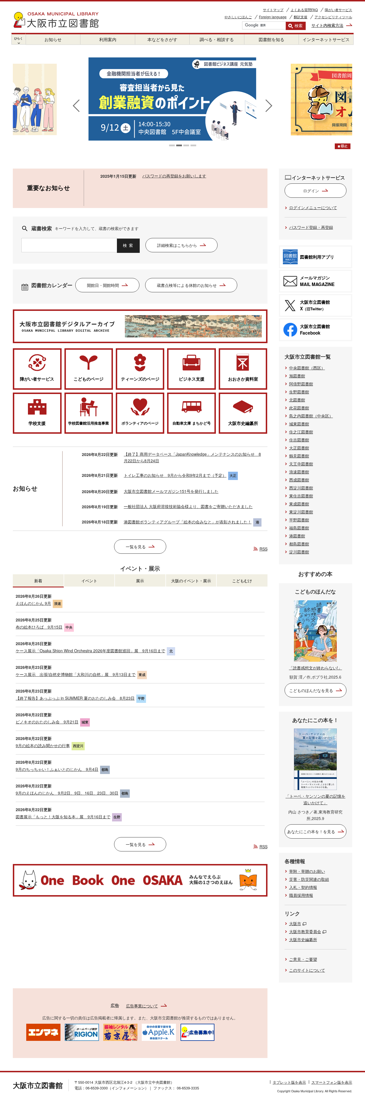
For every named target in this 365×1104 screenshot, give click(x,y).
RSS (263, 549)
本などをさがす (162, 39)
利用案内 (107, 39)
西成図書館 (299, 480)
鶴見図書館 (299, 456)
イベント (89, 580)
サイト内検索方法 (327, 25)
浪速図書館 (299, 472)
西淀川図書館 (301, 488)
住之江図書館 (301, 432)
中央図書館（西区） (307, 368)
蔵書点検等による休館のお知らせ (187, 285)
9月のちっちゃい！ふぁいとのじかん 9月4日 (57, 769)
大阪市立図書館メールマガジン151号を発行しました (171, 491)
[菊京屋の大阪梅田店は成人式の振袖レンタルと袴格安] (120, 1032)
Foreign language (273, 16)
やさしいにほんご (238, 16)
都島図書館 (299, 544)
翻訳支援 (300, 16)
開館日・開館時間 (103, 285)
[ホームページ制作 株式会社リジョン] (82, 1032)
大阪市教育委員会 (305, 931)
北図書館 (297, 400)
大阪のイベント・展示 (191, 580)
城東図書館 (299, 424)
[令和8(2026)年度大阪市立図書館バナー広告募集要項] (197, 1032)
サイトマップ (273, 9)
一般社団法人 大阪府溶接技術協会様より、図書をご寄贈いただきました (188, 506)
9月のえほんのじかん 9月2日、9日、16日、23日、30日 (67, 793)
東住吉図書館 (301, 496)
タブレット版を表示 (289, 1082)
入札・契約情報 (303, 887)
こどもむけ (242, 580)
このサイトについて (307, 970)
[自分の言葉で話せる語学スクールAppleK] (159, 1032)
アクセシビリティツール (333, 16)
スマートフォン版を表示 (331, 1082)
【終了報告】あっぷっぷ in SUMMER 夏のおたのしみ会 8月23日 (75, 698)
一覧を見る (136, 546)
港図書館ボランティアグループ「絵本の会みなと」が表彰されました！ (188, 522)
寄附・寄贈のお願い (307, 871)
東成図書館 (299, 504)
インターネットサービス (326, 39)
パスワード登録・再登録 (311, 227)
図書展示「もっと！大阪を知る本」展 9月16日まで (63, 816)
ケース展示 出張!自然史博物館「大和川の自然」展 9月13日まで (75, 674)
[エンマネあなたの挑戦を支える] (43, 1032)
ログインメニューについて (313, 207)
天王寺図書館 (301, 464)
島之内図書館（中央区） (311, 416)
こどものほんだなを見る (311, 690)
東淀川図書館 (301, 512)
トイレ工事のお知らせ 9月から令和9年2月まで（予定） (175, 475)
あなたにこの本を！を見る (311, 831)
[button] (172, 145)
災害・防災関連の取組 (309, 879)
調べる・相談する (217, 39)
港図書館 (297, 536)
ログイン (311, 190)
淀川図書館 (299, 552)
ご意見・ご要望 (303, 959)
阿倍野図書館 (301, 384)
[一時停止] (342, 146)
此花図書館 (299, 408)
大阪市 (295, 923)
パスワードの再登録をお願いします (174, 176)
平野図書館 (299, 520)
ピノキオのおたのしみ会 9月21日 (47, 722)
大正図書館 (299, 448)
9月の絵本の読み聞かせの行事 (43, 745)
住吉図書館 (299, 440)
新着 (38, 580)
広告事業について (142, 1006)
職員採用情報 (301, 895)
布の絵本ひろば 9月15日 (39, 627)
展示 (140, 580)
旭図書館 (297, 376)
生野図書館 (299, 392)
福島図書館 (299, 528)
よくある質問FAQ (304, 9)
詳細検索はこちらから (177, 245)
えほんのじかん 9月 (33, 603)
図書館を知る (271, 39)
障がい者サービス (338, 9)
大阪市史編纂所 (303, 939)
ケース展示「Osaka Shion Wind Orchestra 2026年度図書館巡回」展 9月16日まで (90, 650)
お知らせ (53, 39)
